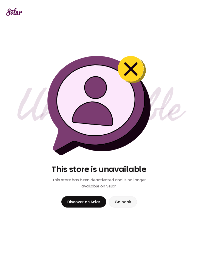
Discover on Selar (83, 201)
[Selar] (14, 12)
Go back (123, 201)
